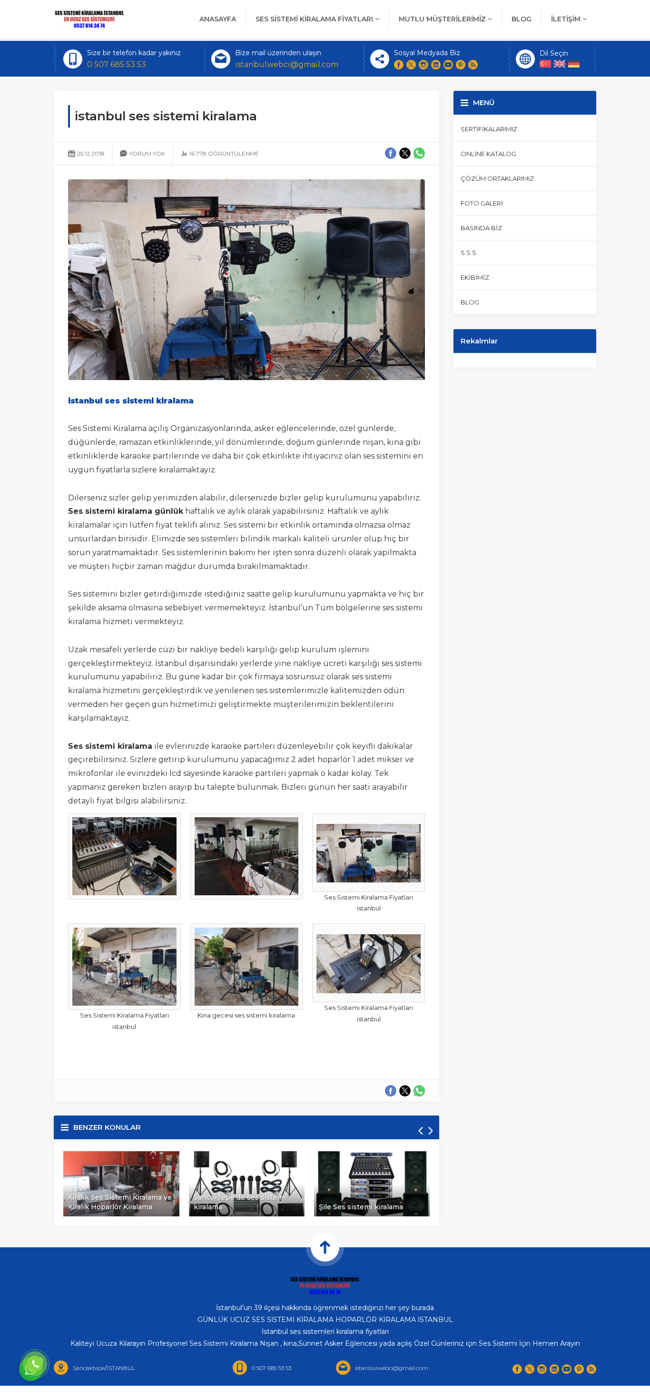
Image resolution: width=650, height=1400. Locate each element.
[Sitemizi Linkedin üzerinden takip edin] (436, 64)
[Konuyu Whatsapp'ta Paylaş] (419, 1091)
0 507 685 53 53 (116, 64)
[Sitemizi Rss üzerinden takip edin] (473, 64)
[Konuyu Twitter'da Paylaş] (405, 1091)
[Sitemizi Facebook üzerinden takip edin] (399, 64)
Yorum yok (147, 153)
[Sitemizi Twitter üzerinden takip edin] (411, 64)
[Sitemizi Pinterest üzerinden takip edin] (460, 64)
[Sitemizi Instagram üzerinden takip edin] (423, 64)
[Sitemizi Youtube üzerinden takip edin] (448, 64)
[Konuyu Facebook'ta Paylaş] (390, 1091)
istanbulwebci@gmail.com (286, 64)
